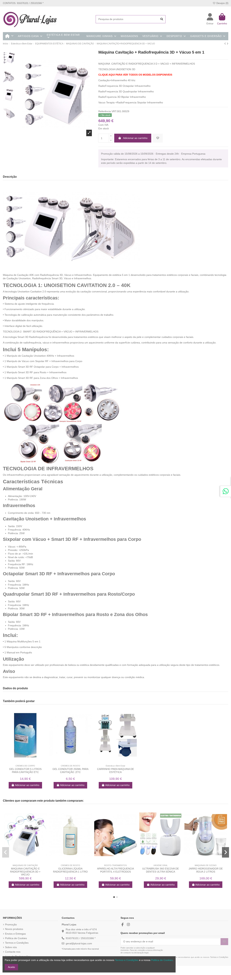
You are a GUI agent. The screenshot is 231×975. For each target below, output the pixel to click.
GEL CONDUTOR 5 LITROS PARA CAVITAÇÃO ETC (25, 771)
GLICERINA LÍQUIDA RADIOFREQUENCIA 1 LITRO (70, 870)
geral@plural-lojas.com (79, 943)
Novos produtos (14, 929)
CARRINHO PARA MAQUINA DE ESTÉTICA (115, 771)
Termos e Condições (17, 942)
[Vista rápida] (27, 761)
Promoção (11, 924)
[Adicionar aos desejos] (158, 138)
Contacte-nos (12, 951)
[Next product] (227, 43)
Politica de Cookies (162, 960)
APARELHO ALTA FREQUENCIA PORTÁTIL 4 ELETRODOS (115, 870)
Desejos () (222, 3)
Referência (104, 111)
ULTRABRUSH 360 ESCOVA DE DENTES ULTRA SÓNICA (160, 870)
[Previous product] (225, 43)
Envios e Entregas (15, 933)
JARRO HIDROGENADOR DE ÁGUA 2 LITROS (206, 870)
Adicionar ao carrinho (135, 138)
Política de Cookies (16, 938)
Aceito (11, 967)
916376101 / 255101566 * (80, 938)
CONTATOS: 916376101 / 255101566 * (23, 3)
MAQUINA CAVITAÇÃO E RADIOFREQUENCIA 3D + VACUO (25, 871)
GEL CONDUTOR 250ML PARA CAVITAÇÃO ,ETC (70, 771)
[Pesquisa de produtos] (161, 19)
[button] (114, 897)
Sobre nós (11, 947)
